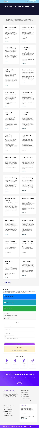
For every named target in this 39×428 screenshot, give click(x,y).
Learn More (6, 41)
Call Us (19, 382)
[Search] (25, 1)
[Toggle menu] (27, 1)
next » (9, 282)
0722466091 (33, 1)
